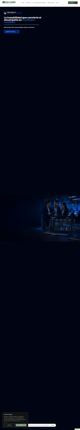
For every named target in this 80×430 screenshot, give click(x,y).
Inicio (23, 2)
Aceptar (21, 425)
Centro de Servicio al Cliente (39, 2)
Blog (57, 2)
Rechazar (9, 425)
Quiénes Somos (50, 2)
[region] (15, 420)
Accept (52, 425)
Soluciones (28, 2)
